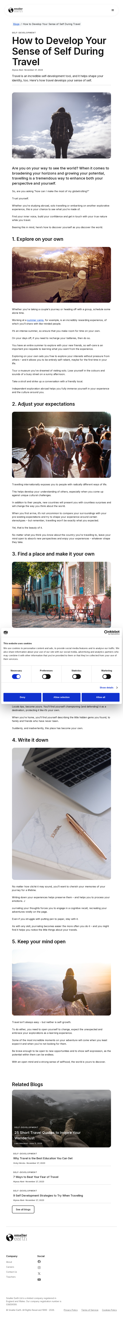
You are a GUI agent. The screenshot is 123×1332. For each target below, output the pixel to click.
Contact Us (11, 1272)
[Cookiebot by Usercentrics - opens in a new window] (106, 632)
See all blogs (23, 1209)
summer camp (35, 320)
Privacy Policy (71, 1310)
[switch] (46, 676)
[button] (113, 10)
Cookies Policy (109, 1310)
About (9, 1262)
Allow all (100, 697)
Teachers (11, 1277)
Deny (22, 697)
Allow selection (62, 697)
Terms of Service (89, 1310)
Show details (106, 687)
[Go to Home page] (15, 10)
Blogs (16, 24)
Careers (10, 1267)
